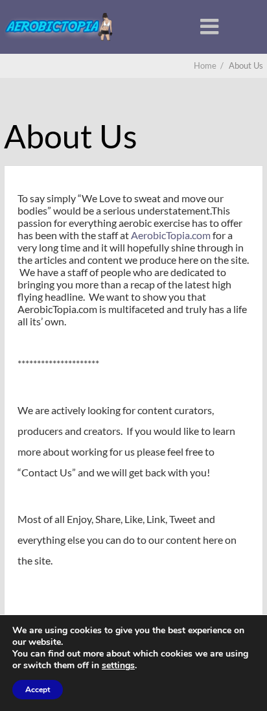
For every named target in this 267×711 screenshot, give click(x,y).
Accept (37, 689)
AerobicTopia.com (171, 235)
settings (118, 665)
